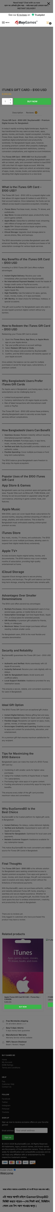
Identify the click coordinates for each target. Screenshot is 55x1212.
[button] (48, 23)
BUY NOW (32, 101)
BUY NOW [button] (23, 1007)
